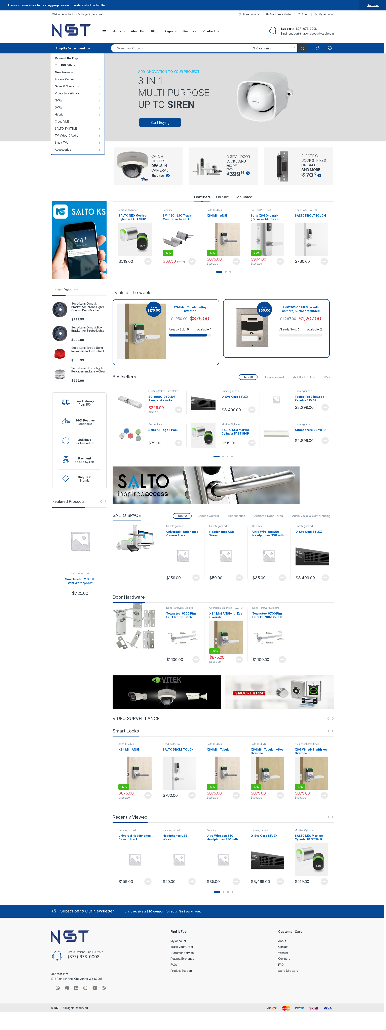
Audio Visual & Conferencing (311, 516)
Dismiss (373, 5)
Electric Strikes (156, 391)
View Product (146, 261)
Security (167, 210)
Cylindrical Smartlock (221, 607)
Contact (283, 946)
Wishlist (283, 952)
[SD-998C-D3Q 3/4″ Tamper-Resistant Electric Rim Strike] (132, 402)
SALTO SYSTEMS (66, 128)
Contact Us (211, 31)
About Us (137, 31)
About (282, 941)
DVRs (58, 107)
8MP (327, 377)
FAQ (281, 964)
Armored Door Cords (268, 516)
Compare (284, 958)
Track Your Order (280, 14)
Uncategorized (274, 377)
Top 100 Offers (65, 65)
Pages (168, 31)
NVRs (58, 100)
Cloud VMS (62, 121)
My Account (326, 14)
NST (57, 1008)
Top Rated (243, 197)
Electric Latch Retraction (179, 609)
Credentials (155, 424)
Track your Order (181, 946)
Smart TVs (61, 142)
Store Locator (250, 14)
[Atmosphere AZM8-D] (278, 430)
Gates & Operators (67, 86)
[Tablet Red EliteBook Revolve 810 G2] (278, 400)
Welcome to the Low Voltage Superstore (77, 14)
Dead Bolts (301, 210)
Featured (202, 197)
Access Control (65, 79)
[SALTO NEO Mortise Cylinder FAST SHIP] (205, 435)
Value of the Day (66, 58)
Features (189, 31)
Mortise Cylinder (128, 210)
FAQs (173, 964)
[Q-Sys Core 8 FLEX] (205, 402)
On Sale (222, 197)
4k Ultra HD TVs (304, 377)
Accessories (63, 149)
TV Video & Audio (66, 135)
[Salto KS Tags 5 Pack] (132, 435)
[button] (219, 272)
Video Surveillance (67, 93)
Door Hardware (175, 607)
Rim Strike (172, 391)
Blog (154, 31)
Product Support (181, 970)
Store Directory (288, 970)
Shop (305, 14)
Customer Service (182, 952)
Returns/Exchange (182, 958)
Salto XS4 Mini (215, 210)
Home (117, 31)
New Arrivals (64, 72)
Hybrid (59, 114)
